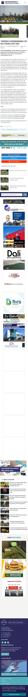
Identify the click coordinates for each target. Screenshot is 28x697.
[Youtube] (5, 642)
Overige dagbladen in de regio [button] (9, 674)
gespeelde (9, 126)
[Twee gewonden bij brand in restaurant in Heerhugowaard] (4, 523)
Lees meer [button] (13, 690)
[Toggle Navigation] (25, 3)
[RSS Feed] (8, 642)
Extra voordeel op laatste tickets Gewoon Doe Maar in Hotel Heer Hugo (18, 490)
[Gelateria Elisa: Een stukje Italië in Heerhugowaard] (4, 511)
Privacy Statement (5, 683)
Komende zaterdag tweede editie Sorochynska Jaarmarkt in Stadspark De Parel (18, 484)
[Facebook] (2, 642)
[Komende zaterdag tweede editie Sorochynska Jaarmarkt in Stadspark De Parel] (4, 485)
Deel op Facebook (15, 155)
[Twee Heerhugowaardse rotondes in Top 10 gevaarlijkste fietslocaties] (4, 530)
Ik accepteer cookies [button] (14, 694)
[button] (0, 31)
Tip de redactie (15, 161)
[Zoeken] (25, 194)
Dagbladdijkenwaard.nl (11, 2)
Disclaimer (4, 681)
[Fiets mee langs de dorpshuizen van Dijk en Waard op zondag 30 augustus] (4, 498)
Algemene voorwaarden (7, 678)
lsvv (3, 126)
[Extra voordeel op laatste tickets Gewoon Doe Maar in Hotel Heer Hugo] (4, 491)
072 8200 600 (6, 633)
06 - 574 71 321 (20, 148)
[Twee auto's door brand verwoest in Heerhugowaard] (4, 517)
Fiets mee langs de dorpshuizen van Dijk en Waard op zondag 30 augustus (18, 497)
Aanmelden (5, 654)
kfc (5, 126)
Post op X (14, 158)
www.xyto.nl (6, 636)
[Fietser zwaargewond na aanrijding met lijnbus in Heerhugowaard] (4, 504)
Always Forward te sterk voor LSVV (18, 170)
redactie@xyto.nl (7, 634)
